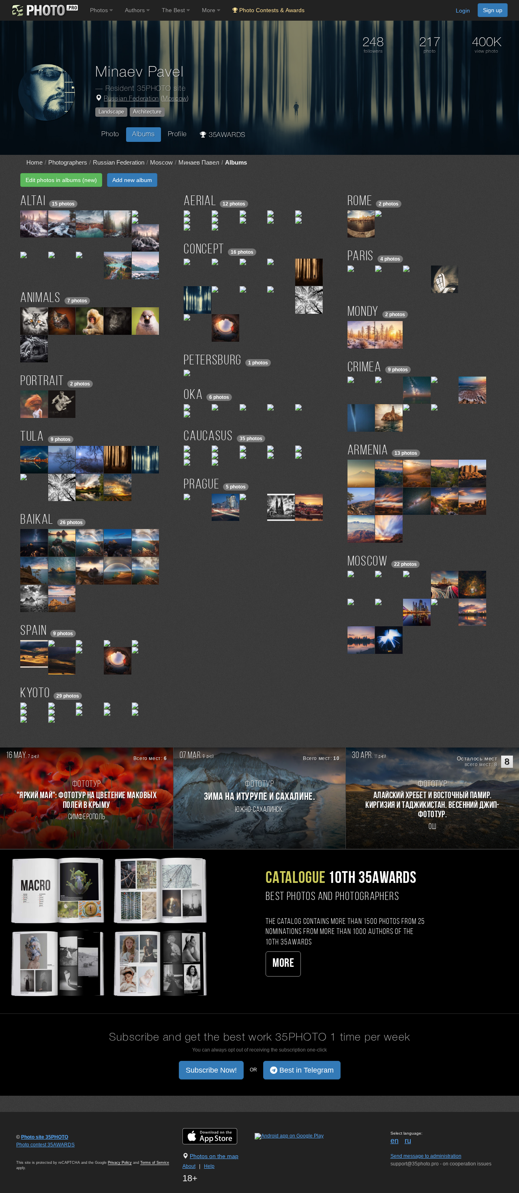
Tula (32, 437)
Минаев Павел (198, 162)
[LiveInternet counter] (34, 1152)
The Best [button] (174, 10)
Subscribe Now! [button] (211, 1070)
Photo (110, 134)
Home (34, 162)
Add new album (132, 180)
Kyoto (35, 693)
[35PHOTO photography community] (44, 10)
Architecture (147, 112)
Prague (201, 485)
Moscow (175, 99)
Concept (204, 250)
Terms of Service (154, 1163)
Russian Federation (131, 99)
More (283, 963)
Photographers (67, 162)
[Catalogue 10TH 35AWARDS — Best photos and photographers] (108, 926)
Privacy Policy (120, 1163)
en (394, 1141)
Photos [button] (99, 10)
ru (408, 1141)
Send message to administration (425, 1156)
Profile (177, 134)
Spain (33, 631)
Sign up (492, 10)
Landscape (111, 112)
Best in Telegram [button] (305, 1070)
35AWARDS (225, 135)
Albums (143, 134)
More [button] (209, 10)
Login (463, 10)
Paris (360, 256)
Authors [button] (135, 10)
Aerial (200, 201)
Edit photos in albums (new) (61, 180)
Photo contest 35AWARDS (45, 1145)
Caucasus (208, 436)
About (188, 1166)
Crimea (364, 368)
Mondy (363, 312)
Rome (360, 201)
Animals (40, 298)
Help (209, 1166)
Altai (32, 201)
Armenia (367, 451)
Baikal (37, 520)
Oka (193, 395)
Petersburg (213, 361)
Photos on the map (214, 1156)
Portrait (42, 381)
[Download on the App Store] (217, 1136)
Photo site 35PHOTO (44, 1137)
